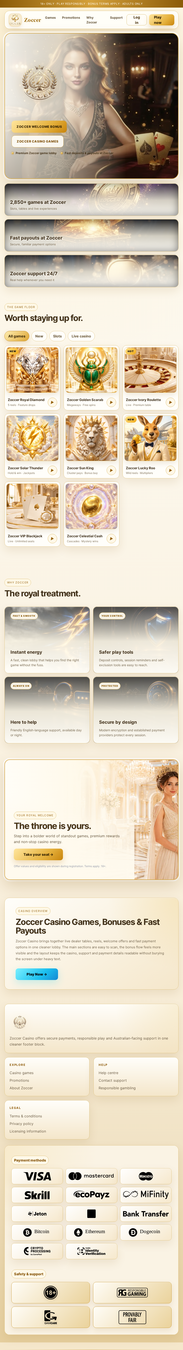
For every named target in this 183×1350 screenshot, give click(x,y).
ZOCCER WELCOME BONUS (39, 126)
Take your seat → (38, 854)
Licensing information (28, 1131)
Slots (57, 336)
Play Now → (37, 974)
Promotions (71, 17)
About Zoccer (21, 1088)
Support (116, 17)
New (39, 336)
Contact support (113, 1080)
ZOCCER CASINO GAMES (37, 141)
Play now (158, 20)
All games (16, 336)
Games (50, 17)
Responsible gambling (117, 1088)
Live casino (81, 336)
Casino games (21, 1073)
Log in (136, 20)
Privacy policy (21, 1123)
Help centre (108, 1073)
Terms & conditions (26, 1116)
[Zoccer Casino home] (91, 1022)
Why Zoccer (91, 20)
